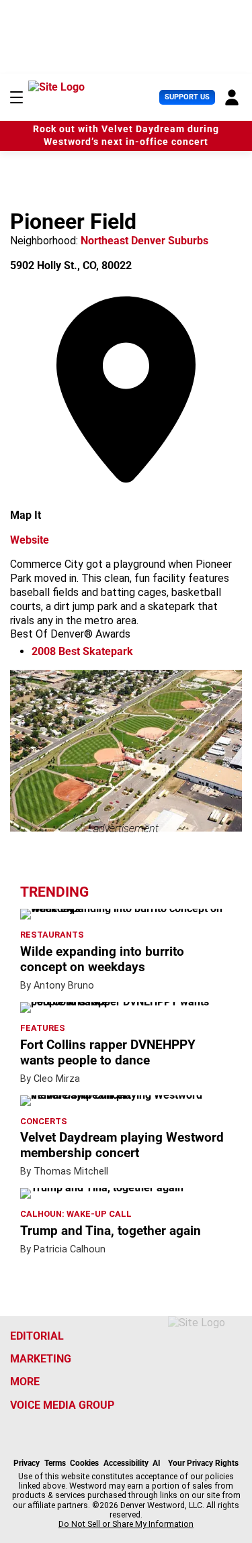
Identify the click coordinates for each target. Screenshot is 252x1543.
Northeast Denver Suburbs (144, 240)
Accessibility (126, 1463)
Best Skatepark (82, 651)
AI (157, 1463)
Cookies (84, 1463)
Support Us (187, 97)
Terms (55, 1463)
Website (29, 540)
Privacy (26, 1463)
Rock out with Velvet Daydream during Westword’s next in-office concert (126, 135)
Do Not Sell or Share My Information (126, 1524)
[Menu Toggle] (16, 97)
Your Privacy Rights (203, 1463)
